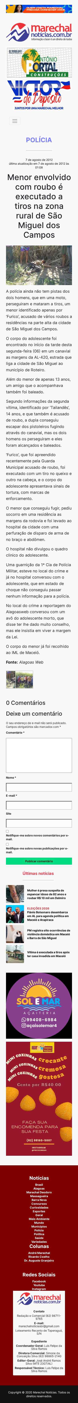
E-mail (11, 795)
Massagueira (39, 1196)
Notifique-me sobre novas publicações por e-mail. (37, 850)
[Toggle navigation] (14, 121)
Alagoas (39, 1188)
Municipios (39, 1226)
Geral (39, 1215)
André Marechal (39, 1253)
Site (8, 813)
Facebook (39, 1281)
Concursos (39, 1203)
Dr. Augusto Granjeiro (39, 1260)
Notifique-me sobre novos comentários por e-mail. (37, 837)
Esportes (39, 1211)
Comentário (15, 732)
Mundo (39, 1222)
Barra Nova (39, 1200)
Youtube (39, 1285)
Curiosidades (39, 1207)
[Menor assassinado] (39, 265)
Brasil (39, 1184)
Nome (11, 777)
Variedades (39, 1241)
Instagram (39, 1289)
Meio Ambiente (39, 1219)
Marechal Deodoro (39, 1192)
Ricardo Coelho (39, 1256)
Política (39, 1234)
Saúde (39, 1238)
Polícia (39, 1230)
